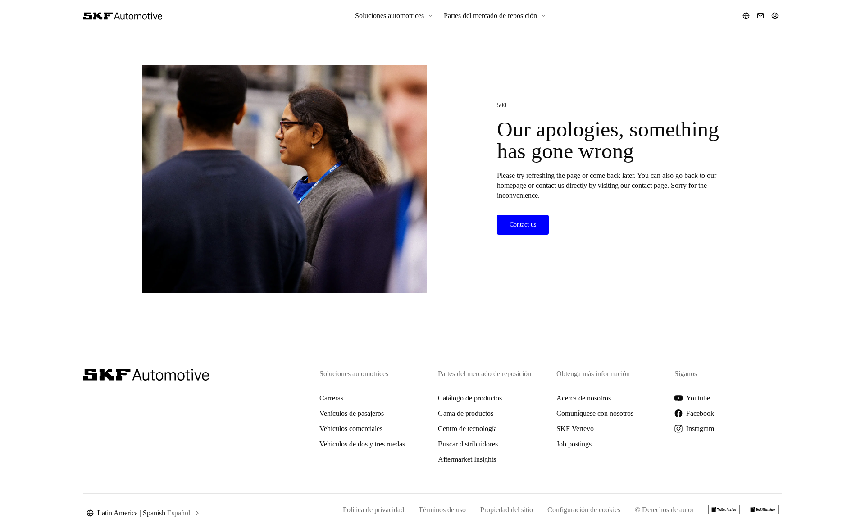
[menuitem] (394, 15)
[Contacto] (760, 16)
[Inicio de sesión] (775, 16)
